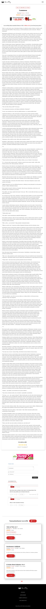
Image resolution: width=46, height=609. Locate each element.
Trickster (23, 13)
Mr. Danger (12, 566)
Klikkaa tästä (27, 25)
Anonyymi (12, 548)
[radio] (19, 445)
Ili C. (11, 528)
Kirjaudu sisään (11, 463)
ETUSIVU (23, 592)
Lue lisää (10, 537)
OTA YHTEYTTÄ (23, 600)
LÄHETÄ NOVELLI (23, 597)
